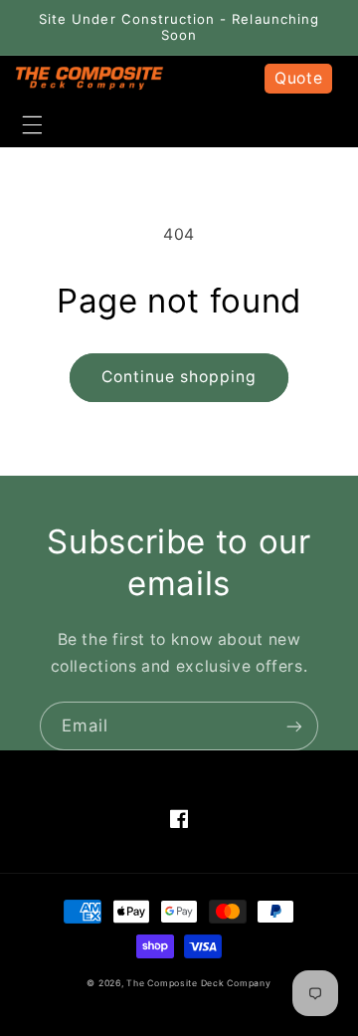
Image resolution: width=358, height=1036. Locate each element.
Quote (298, 78)
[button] (32, 124)
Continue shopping (179, 376)
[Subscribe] (294, 726)
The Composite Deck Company (198, 983)
